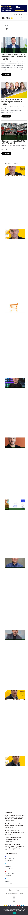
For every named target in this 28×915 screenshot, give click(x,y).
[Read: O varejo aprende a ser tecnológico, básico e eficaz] (14, 90)
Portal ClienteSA (9, 873)
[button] (21, 18)
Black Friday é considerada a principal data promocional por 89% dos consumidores (14, 817)
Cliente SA (17, 61)
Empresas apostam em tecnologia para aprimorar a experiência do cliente (14, 846)
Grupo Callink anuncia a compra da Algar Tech (13, 838)
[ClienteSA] (5, 878)
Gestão (22, 106)
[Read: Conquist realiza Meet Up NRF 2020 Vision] (14, 131)
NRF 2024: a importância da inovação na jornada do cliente (13, 56)
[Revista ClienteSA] (5, 856)
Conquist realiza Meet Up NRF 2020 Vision (13, 142)
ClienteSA (7, 881)
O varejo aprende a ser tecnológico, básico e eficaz (11, 101)
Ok (14, 912)
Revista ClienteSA (10, 858)
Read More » (6, 74)
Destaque (22, 61)
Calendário (12, 145)
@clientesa (8, 866)
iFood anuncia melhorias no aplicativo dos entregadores (14, 824)
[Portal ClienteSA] (5, 871)
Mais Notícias (23, 145)
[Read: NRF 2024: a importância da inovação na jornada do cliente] (14, 45)
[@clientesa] (5, 863)
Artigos (12, 61)
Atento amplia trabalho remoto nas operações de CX (14, 831)
